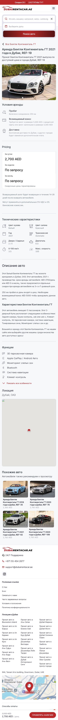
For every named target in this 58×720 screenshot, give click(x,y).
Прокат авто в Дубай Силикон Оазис (46, 635)
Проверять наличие (42, 715)
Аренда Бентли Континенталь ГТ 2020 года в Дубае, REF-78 (40, 502)
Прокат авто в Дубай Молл (45, 627)
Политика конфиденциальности (16, 607)
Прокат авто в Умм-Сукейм (45, 658)
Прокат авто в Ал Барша (9, 627)
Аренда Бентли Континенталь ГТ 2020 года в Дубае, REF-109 (39, 532)
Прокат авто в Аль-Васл (8, 660)
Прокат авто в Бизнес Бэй (27, 627)
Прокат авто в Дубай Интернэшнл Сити (27, 661)
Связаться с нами (9, 595)
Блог (4, 591)
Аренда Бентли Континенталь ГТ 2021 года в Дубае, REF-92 (13, 532)
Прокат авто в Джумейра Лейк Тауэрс (28, 650)
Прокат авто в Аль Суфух (8, 647)
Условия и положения (11, 603)
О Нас (4, 587)
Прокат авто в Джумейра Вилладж (27, 641)
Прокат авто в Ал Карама (9, 634)
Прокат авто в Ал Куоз (9, 640)
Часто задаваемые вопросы (14, 599)
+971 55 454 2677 (14, 561)
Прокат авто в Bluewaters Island (9, 621)
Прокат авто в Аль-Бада (8, 653)
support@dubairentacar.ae (19, 567)
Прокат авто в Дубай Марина (45, 621)
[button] (52, 82)
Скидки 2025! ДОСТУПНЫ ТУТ (29, 2)
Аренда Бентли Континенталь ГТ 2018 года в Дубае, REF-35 (13, 502)
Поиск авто (29, 34)
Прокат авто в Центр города (45, 665)
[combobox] (32, 19)
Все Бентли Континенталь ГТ (20, 44)
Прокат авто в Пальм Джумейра (45, 650)
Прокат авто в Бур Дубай (27, 634)
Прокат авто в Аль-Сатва (27, 621)
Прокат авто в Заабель (45, 642)
